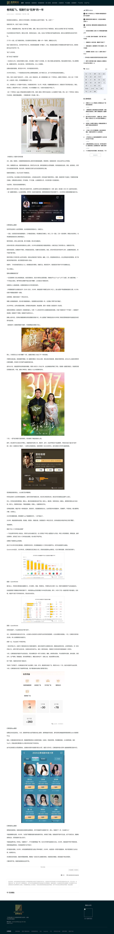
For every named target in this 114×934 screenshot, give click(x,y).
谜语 (90, 77)
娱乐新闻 (54, 3)
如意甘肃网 (64, 931)
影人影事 (48, 3)
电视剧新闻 (41, 3)
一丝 (104, 82)
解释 (95, 74)
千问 (51, 931)
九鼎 (86, 85)
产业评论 (80, 3)
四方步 (99, 77)
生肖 (86, 74)
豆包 (41, 931)
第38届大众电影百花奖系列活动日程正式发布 (96, 57)
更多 (106, 69)
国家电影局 (17, 931)
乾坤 (99, 82)
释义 (90, 74)
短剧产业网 (71, 931)
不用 (86, 91)
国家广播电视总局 (25, 931)
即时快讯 (88, 99)
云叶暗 (92, 88)
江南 (95, 82)
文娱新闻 (61, 3)
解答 (95, 91)
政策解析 (74, 3)
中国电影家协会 (34, 931)
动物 (90, 82)
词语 (99, 74)
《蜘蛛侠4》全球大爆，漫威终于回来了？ (95, 42)
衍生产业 (86, 3)
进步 (90, 91)
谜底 (95, 77)
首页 (22, 3)
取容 (95, 85)
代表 (86, 77)
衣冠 (104, 79)
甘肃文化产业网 (57, 931)
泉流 (99, 85)
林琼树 (86, 88)
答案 (86, 82)
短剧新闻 (34, 3)
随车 (101, 88)
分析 (90, 79)
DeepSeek (46, 931)
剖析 (86, 79)
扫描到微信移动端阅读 (73, 875)
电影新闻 (27, 3)
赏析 (99, 79)
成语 (104, 74)
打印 (63, 875)
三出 (90, 85)
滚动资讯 (95, 155)
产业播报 (67, 3)
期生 (95, 79)
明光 (97, 88)
